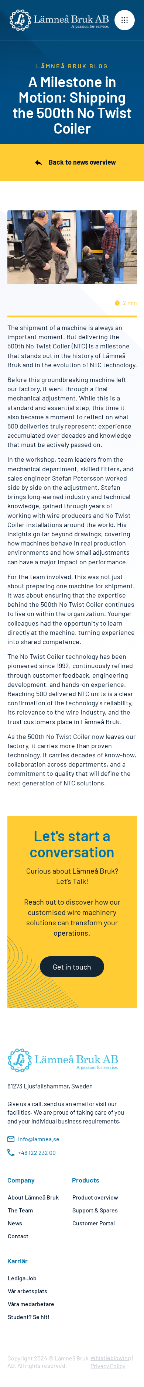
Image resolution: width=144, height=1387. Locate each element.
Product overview (95, 1197)
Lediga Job (22, 1277)
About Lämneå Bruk (33, 1197)
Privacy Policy (107, 1365)
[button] (124, 20)
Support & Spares (95, 1210)
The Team (20, 1210)
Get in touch (72, 966)
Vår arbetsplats (27, 1290)
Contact (18, 1235)
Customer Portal (93, 1222)
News (15, 1222)
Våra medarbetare (31, 1303)
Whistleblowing (110, 1357)
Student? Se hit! (28, 1316)
